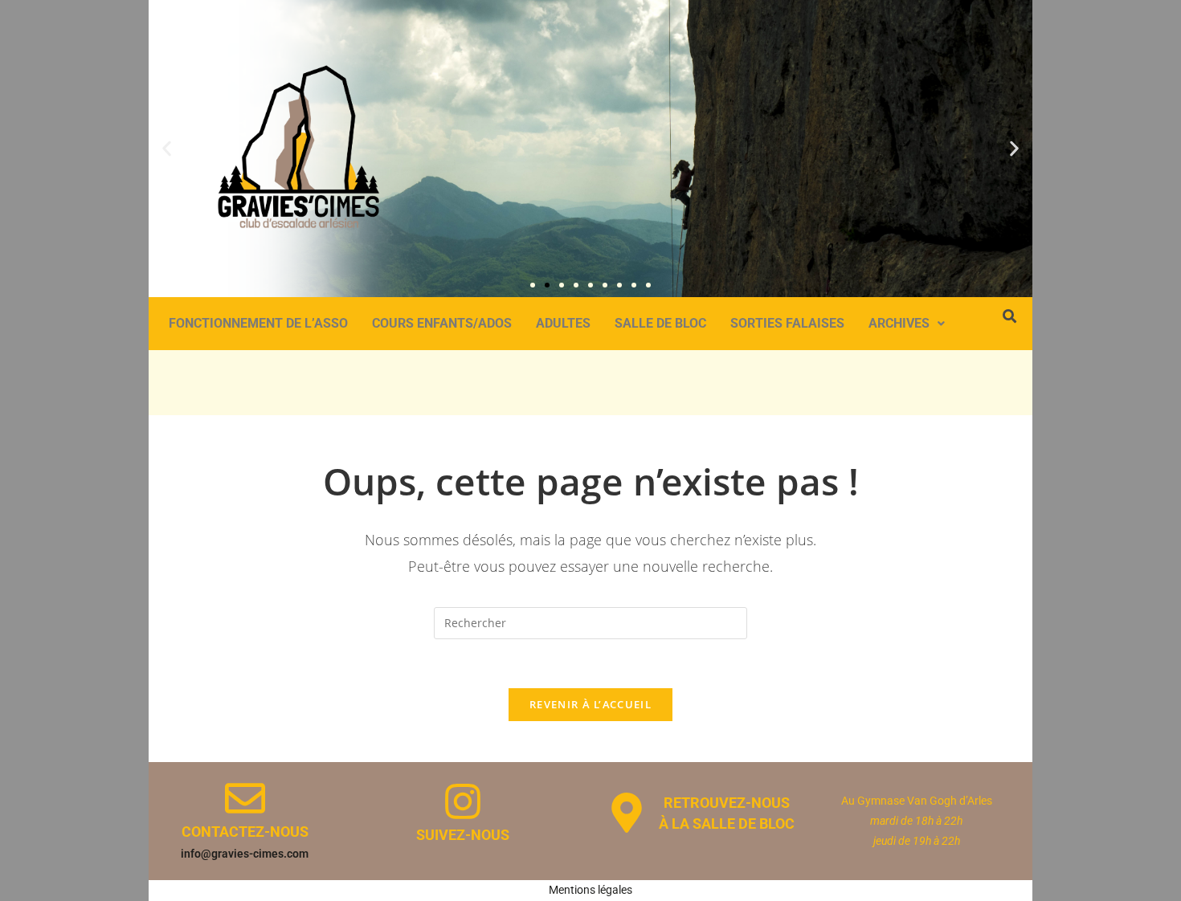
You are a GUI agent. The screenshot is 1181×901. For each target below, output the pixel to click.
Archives (899, 323)
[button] (167, 148)
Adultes (563, 323)
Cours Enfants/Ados (442, 323)
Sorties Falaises (787, 323)
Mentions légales (590, 889)
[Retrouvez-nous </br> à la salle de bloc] (627, 813)
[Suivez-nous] (463, 801)
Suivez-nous (462, 834)
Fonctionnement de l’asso (258, 323)
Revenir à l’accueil (590, 704)
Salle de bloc (660, 323)
